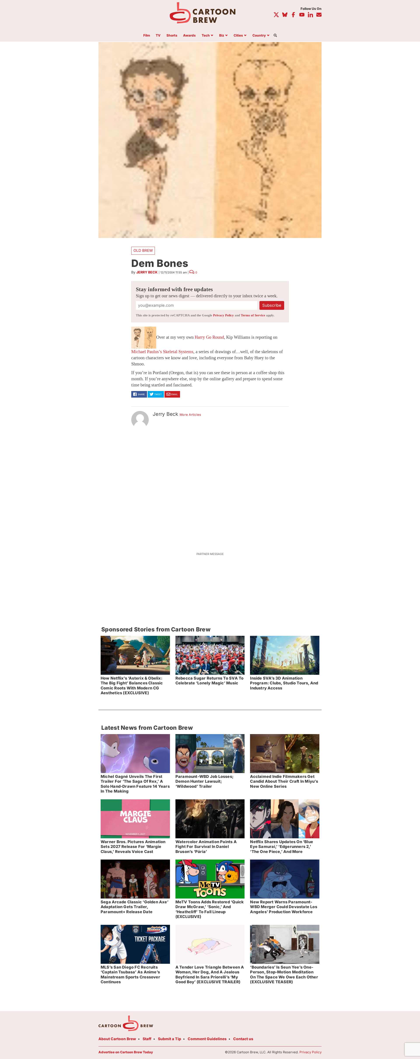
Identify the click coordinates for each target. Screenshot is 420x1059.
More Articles (190, 415)
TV (158, 35)
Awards (189, 35)
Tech (206, 35)
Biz (221, 35)
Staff (147, 1039)
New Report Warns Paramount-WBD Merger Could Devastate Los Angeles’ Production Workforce (283, 907)
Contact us (243, 1039)
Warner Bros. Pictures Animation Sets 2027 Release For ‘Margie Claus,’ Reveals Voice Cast (133, 846)
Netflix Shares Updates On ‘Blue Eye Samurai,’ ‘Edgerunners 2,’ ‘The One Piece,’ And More (281, 846)
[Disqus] (210, 487)
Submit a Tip (169, 1039)
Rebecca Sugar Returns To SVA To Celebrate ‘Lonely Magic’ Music (209, 680)
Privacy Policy (223, 315)
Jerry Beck (147, 272)
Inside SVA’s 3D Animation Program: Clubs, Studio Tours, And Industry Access (284, 683)
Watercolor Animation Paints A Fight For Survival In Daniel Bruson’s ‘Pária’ (206, 846)
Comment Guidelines (207, 1039)
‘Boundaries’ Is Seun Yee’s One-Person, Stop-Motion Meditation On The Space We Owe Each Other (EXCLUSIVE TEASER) (284, 974)
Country (259, 35)
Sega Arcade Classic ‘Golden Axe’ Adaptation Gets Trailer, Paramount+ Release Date (134, 907)
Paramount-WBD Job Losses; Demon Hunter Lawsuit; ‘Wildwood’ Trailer (204, 781)
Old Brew (143, 250)
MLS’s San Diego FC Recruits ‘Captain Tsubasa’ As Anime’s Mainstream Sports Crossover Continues (130, 974)
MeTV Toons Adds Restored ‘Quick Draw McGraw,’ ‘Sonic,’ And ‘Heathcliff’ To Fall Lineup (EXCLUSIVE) (209, 909)
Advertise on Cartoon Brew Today (125, 1052)
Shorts (171, 35)
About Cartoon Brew (117, 1039)
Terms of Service (253, 315)
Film (146, 35)
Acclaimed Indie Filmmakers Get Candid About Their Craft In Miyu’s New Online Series (284, 781)
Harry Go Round (209, 337)
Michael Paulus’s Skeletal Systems (162, 351)
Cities (238, 35)
